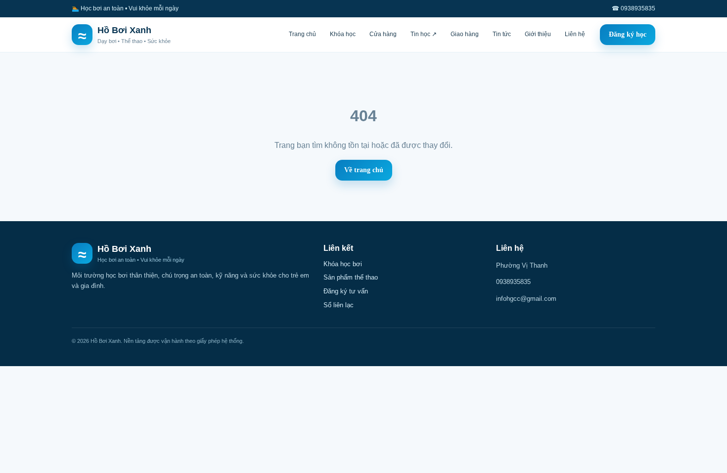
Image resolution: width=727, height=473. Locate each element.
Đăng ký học (627, 34)
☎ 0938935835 (633, 8)
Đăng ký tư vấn (345, 291)
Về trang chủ (363, 170)
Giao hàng (465, 34)
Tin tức (502, 34)
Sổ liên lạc (338, 305)
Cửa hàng (383, 34)
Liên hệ (575, 34)
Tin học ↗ (423, 34)
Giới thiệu (538, 34)
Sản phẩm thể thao (350, 277)
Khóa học (343, 34)
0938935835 (513, 281)
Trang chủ (302, 34)
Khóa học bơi (342, 264)
